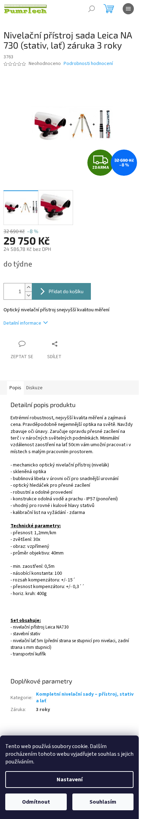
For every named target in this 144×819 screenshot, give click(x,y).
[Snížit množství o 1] (28, 295)
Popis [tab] (15, 387)
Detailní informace (22, 323)
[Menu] (128, 9)
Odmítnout (36, 802)
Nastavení (69, 779)
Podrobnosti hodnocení (88, 63)
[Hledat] (92, 9)
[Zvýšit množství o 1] (28, 287)
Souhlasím (102, 802)
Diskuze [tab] (34, 387)
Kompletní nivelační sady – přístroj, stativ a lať (85, 697)
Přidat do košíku (66, 291)
